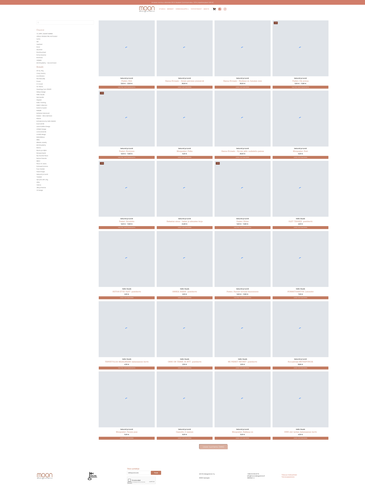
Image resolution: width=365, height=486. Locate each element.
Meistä (206, 9)
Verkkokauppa (182, 9)
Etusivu (162, 9)
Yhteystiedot (196, 9)
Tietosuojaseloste (287, 477)
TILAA (156, 473)
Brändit (170, 9)
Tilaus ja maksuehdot (289, 475)
